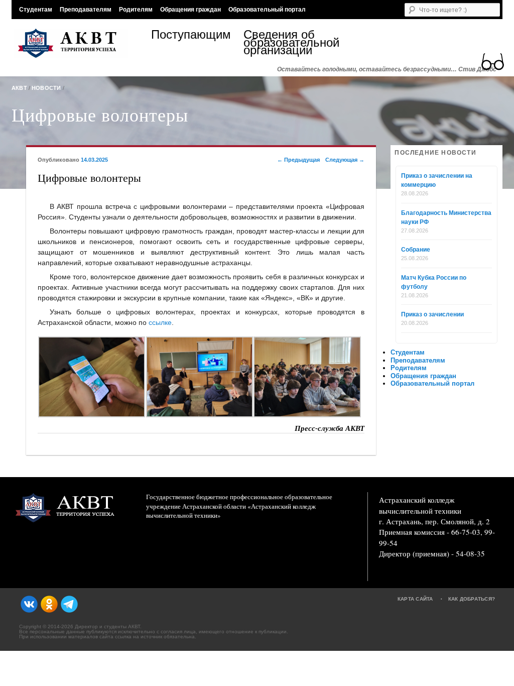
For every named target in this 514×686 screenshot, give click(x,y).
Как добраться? (471, 599)
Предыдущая (298, 160)
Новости (46, 88)
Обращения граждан (190, 9)
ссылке (160, 322)
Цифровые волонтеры (100, 114)
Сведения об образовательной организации (289, 42)
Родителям (136, 9)
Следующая (344, 160)
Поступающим (191, 36)
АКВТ (19, 88)
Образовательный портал (267, 9)
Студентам (35, 9)
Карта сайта (415, 599)
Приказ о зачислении (432, 314)
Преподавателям (85, 9)
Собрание (415, 249)
